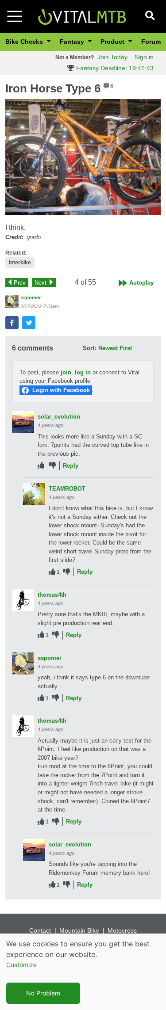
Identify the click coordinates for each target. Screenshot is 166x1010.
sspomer (30, 297)
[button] (83, 157)
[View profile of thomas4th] (23, 600)
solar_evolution (59, 416)
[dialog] (83, 972)
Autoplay (141, 282)
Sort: (89, 348)
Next (40, 282)
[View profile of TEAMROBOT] (34, 494)
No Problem (43, 993)
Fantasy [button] (73, 41)
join (66, 372)
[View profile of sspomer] (12, 301)
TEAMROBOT (67, 488)
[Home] (82, 15)
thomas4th (52, 594)
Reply (70, 465)
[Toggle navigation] (14, 16)
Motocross (122, 930)
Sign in (144, 57)
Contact (40, 930)
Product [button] (113, 41)
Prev (20, 282)
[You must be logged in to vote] (41, 465)
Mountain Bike (79, 930)
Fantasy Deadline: (114, 68)
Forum (151, 41)
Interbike (20, 262)
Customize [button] (21, 964)
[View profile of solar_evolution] (23, 422)
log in (83, 372)
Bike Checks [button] (25, 41)
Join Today (112, 57)
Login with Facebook (61, 390)
